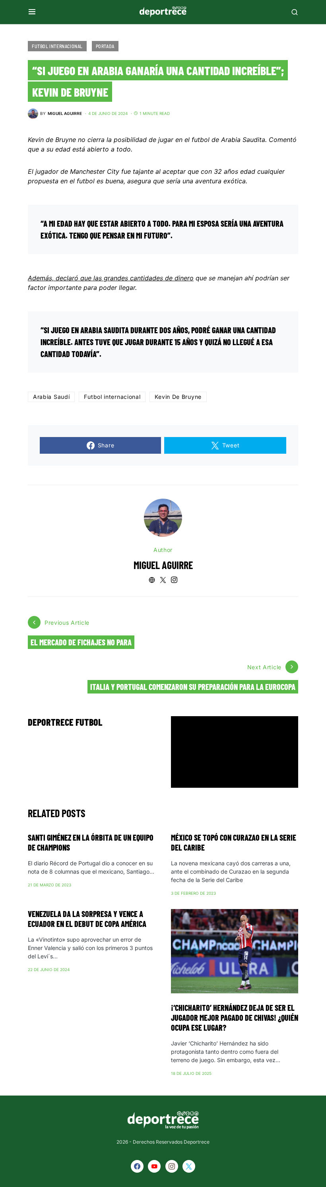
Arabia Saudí (51, 396)
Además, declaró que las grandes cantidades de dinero (111, 278)
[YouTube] (154, 1166)
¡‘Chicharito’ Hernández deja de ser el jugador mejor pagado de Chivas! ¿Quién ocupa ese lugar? (234, 1017)
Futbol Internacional (57, 46)
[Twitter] (188, 1166)
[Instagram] (171, 1166)
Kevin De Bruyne (178, 396)
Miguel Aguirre (163, 565)
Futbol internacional (112, 396)
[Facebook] (137, 1166)
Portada (105, 46)
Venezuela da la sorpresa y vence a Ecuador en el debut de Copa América (87, 919)
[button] (32, 12)
